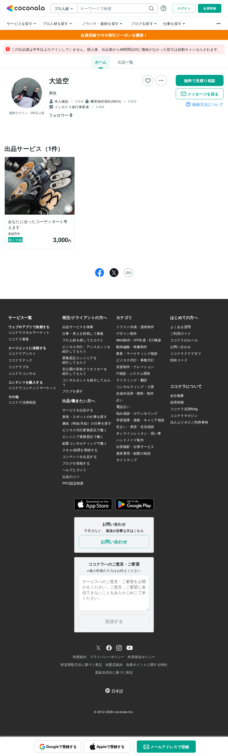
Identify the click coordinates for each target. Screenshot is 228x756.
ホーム (100, 62)
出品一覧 (125, 62)
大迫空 (59, 80)
